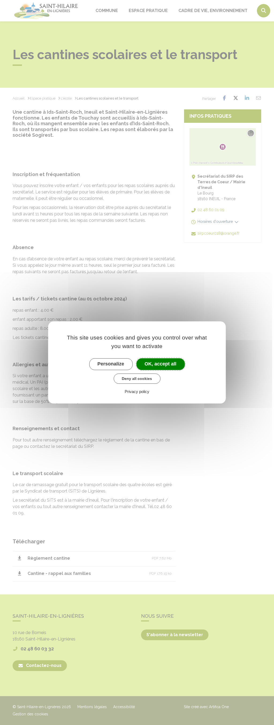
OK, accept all (160, 364)
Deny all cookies (137, 378)
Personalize (110, 364)
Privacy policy (137, 392)
